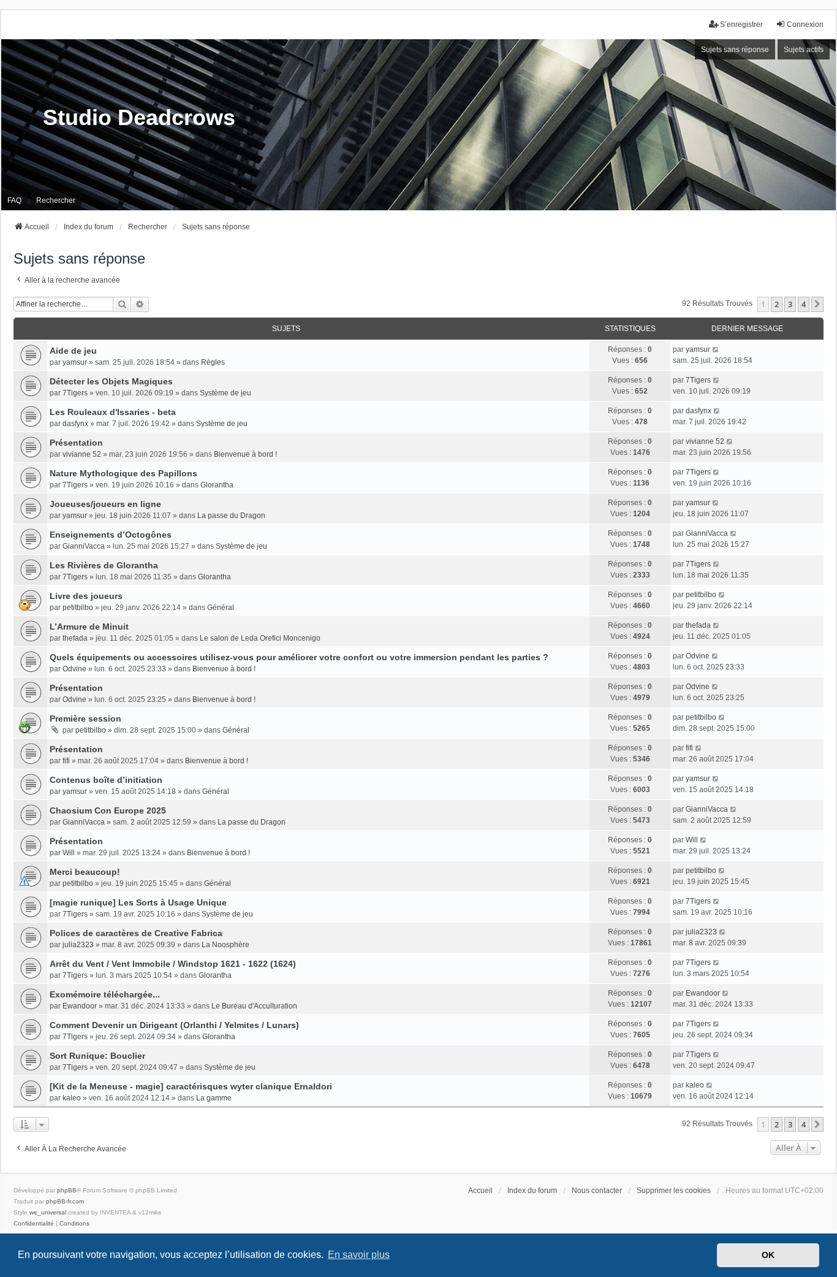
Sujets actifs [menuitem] (804, 49)
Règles (213, 362)
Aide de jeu (73, 351)
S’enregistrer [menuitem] (741, 24)
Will (68, 852)
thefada (75, 638)
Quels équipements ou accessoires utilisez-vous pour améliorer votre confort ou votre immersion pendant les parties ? (299, 657)
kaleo (71, 1098)
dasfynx (75, 423)
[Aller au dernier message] (716, 349)
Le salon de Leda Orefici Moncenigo (260, 638)
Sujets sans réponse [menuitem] (735, 49)
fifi (66, 761)
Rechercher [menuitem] (55, 200)
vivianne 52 (81, 454)
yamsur (74, 362)
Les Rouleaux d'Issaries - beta (113, 412)
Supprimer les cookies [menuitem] (674, 1190)
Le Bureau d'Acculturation (254, 1006)
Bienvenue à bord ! (245, 454)
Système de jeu (225, 393)
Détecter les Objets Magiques (111, 381)
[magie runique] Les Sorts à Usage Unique (138, 902)
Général (220, 607)
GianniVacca (83, 546)
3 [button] (790, 304)
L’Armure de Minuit (89, 626)
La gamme (214, 1098)
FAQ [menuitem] (14, 200)
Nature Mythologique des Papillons (123, 473)
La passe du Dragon (231, 515)
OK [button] (768, 1255)
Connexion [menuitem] (805, 24)
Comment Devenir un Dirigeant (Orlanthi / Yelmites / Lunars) (174, 1025)
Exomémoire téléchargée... (105, 994)
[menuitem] (33, 1223)
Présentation (76, 443)
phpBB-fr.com (65, 1201)
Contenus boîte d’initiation (106, 780)
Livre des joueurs (86, 596)
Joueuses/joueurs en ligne (105, 504)
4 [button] (803, 304)
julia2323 (78, 944)
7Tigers (75, 393)
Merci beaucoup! (85, 872)
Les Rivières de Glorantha (104, 565)
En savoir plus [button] (359, 1254)
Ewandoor (79, 1006)
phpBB (67, 1190)
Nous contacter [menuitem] (597, 1190)
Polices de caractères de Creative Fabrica (136, 933)
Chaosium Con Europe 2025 (108, 810)
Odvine (74, 669)
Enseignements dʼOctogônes (111, 534)
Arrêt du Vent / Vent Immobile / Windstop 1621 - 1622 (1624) (173, 964)
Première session (85, 718)
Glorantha (216, 485)
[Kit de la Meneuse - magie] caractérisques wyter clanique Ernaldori (191, 1086)
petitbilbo (77, 607)
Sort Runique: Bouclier (97, 1056)
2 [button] (777, 304)
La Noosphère (225, 944)
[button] (817, 304)
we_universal (47, 1212)
